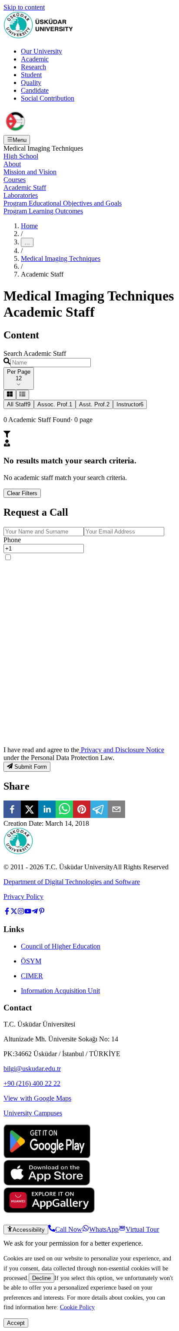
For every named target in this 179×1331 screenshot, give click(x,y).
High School (20, 156)
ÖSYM (31, 961)
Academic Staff (24, 187)
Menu (20, 140)
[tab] (18, 404)
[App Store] (46, 1183)
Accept (16, 1323)
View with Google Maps (37, 1098)
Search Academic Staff (34, 353)
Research (33, 67)
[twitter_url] (13, 912)
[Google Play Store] (46, 1155)
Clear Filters (22, 493)
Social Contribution (47, 98)
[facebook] (12, 810)
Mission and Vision (29, 172)
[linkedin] (47, 810)
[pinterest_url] (41, 912)
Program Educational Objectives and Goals (62, 203)
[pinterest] (81, 810)
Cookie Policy (77, 1307)
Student (31, 74)
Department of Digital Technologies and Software (71, 881)
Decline (41, 1278)
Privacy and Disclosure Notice (121, 749)
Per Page (18, 371)
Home (29, 226)
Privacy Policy (23, 896)
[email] (116, 810)
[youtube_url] (27, 912)
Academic (35, 59)
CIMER (32, 976)
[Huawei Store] (49, 1210)
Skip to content (24, 7)
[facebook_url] (6, 912)
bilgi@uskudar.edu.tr (32, 1068)
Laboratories (20, 195)
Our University (41, 51)
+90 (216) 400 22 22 (31, 1083)
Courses (14, 179)
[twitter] (29, 810)
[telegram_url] (34, 912)
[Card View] (9, 394)
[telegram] (99, 810)
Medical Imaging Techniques (60, 258)
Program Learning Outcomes (43, 211)
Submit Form (30, 767)
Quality (31, 82)
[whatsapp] (64, 810)
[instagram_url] (20, 912)
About (12, 164)
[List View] (22, 394)
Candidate (35, 90)
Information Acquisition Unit (60, 990)
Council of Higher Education (60, 946)
